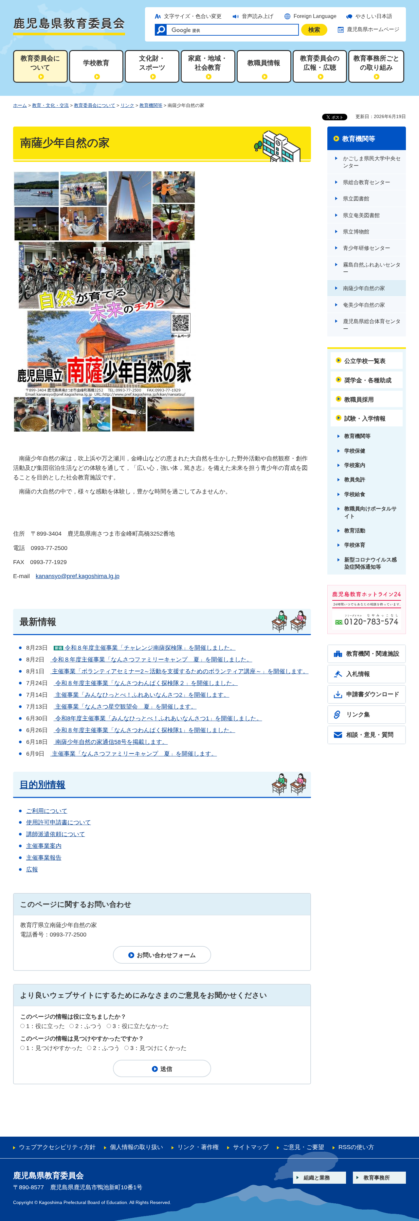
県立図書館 (356, 198)
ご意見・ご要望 (303, 1147)
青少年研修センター (366, 248)
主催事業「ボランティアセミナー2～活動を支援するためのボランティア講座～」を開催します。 (179, 671)
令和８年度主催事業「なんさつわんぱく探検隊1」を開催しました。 (144, 730)
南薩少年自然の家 (364, 288)
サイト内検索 (161, 30)
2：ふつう (88, 1026)
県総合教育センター (366, 182)
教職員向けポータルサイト (370, 512)
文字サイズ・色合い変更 (193, 16)
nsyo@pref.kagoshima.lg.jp (77, 576)
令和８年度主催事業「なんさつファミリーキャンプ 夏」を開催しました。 (151, 659)
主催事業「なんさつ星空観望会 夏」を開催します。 (125, 706)
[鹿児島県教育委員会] (69, 26)
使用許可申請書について (58, 822)
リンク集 (358, 714)
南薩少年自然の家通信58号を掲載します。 (111, 742)
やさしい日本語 (373, 16)
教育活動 (354, 530)
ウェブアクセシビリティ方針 (57, 1147)
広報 (32, 869)
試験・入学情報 (365, 418)
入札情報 (358, 674)
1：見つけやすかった (54, 1048)
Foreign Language (315, 16)
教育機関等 (150, 105)
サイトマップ (250, 1147)
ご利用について (46, 811)
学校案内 (354, 465)
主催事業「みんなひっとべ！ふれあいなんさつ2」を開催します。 (141, 695)
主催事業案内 (44, 846)
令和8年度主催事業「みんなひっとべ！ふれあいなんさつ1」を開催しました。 (158, 718)
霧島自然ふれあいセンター (372, 268)
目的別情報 (42, 785)
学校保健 (354, 451)
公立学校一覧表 (365, 361)
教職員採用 (359, 399)
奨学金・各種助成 (368, 380)
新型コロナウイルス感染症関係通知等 (370, 563)
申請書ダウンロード (372, 694)
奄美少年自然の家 (364, 305)
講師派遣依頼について (55, 834)
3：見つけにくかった (158, 1048)
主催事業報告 (44, 857)
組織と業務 (317, 1177)
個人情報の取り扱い (136, 1147)
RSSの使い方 (356, 1147)
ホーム (20, 105)
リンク (127, 105)
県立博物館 (356, 231)
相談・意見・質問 (369, 734)
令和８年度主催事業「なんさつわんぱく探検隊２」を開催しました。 (146, 683)
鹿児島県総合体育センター (372, 324)
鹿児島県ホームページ (373, 29)
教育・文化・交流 (50, 105)
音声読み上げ (257, 16)
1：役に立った (45, 1026)
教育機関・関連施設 (372, 653)
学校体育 (354, 545)
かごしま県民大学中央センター (372, 162)
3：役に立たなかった (141, 1026)
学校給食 (354, 494)
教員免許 (354, 479)
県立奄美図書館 (361, 215)
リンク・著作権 (198, 1147)
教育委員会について (94, 105)
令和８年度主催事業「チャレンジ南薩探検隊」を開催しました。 (149, 648)
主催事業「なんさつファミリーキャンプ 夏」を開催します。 (133, 753)
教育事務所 (377, 1177)
